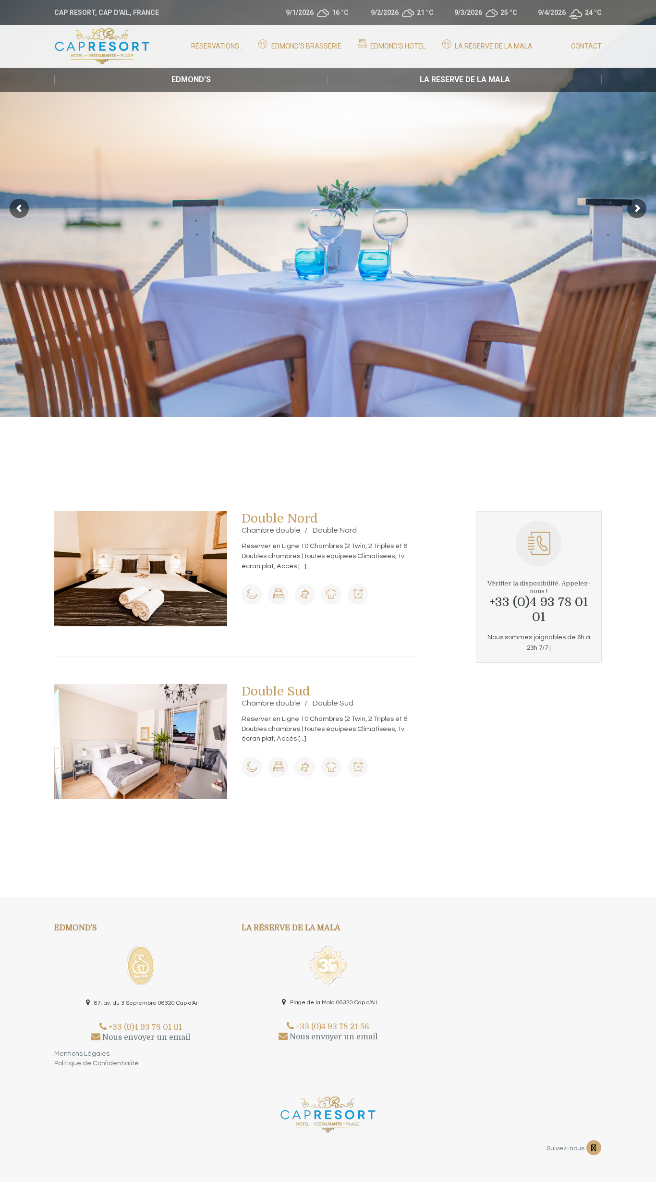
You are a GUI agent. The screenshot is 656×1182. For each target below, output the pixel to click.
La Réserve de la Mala (493, 46)
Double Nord (280, 518)
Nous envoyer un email (145, 1037)
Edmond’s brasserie (305, 46)
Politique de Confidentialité (96, 1063)
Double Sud (276, 691)
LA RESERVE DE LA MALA (465, 79)
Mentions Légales (81, 1053)
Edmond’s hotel (397, 46)
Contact (586, 46)
